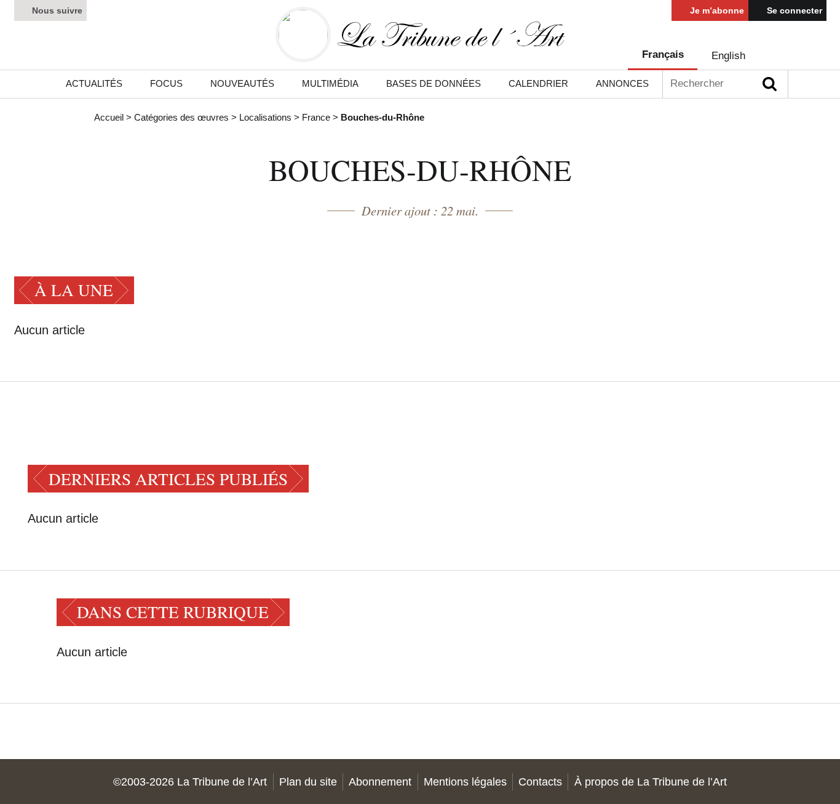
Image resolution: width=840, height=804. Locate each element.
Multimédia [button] (330, 84)
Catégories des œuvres (181, 118)
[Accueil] (420, 35)
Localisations (265, 118)
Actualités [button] (94, 84)
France (316, 118)
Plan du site (308, 781)
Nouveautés (242, 84)
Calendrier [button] (538, 84)
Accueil (109, 118)
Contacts (540, 781)
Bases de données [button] (433, 84)
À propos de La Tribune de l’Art (650, 781)
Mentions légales (465, 781)
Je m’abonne (715, 10)
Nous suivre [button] (56, 10)
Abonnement (380, 781)
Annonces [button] (622, 84)
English (728, 56)
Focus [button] (166, 84)
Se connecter (793, 10)
